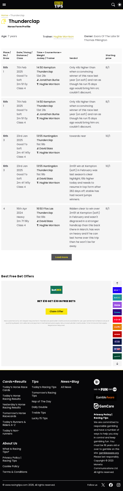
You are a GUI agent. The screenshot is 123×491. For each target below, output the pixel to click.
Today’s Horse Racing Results (12, 397)
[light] (120, 5)
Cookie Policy (11, 466)
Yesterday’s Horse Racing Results (14, 406)
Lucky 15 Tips (40, 418)
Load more (61, 257)
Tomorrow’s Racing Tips (44, 394)
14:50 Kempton (46, 67)
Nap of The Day (41, 401)
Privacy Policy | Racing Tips (12, 459)
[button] (117, 283)
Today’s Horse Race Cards (15, 389)
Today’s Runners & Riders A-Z (14, 423)
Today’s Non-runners (11, 432)
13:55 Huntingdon (47, 136)
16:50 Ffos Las (45, 208)
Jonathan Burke (48, 80)
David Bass (45, 148)
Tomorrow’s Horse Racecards (14, 415)
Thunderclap (45, 71)
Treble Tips (39, 412)
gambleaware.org (109, 453)
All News (66, 387)
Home (4, 15)
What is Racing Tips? (12, 450)
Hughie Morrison (63, 36)
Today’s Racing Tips (44, 387)
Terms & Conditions (15, 471)
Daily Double (39, 407)
